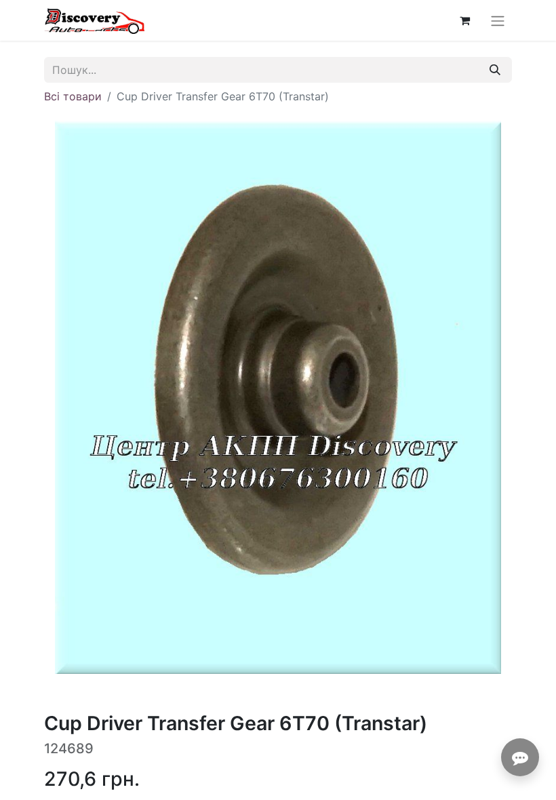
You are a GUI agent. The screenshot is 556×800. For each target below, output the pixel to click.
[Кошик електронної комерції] (464, 20)
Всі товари (73, 96)
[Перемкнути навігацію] (497, 20)
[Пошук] (495, 70)
